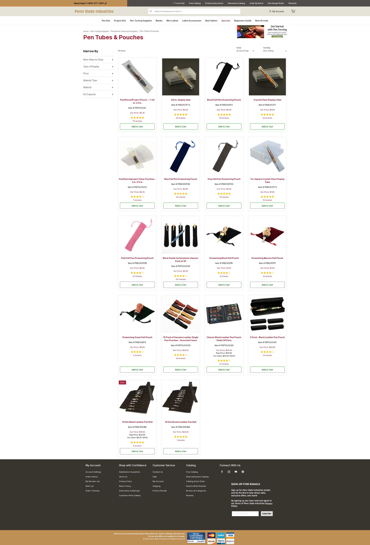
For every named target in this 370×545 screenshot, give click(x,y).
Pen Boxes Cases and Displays (124, 31)
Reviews (190, 495)
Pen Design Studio (276, 3)
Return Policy (125, 486)
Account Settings (93, 472)
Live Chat (180, 3)
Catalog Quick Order (195, 481)
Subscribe (266, 513)
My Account (278, 11)
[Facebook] (222, 471)
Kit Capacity (89, 94)
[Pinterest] (242, 471)
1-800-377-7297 (95, 3)
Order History (92, 476)
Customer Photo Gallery (130, 495)
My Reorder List (93, 481)
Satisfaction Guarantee (129, 472)
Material (87, 87)
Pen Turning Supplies (100, 31)
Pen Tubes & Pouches (149, 31)
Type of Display (91, 66)
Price (86, 73)
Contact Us (158, 472)
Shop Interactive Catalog (197, 476)
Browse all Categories (196, 491)
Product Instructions (214, 3)
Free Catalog (195, 3)
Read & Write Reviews (196, 486)
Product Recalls (160, 491)
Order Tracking (92, 491)
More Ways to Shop (93, 59)
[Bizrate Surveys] (201, 541)
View (238, 48)
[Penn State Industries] (94, 11)
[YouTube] (236, 471)
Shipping (156, 486)
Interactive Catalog (236, 3)
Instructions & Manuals (129, 491)
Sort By (266, 48)
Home (85, 31)
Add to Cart (137, 126)
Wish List (90, 486)
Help (155, 476)
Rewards (293, 3)
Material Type (90, 80)
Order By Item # (256, 3)
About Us (123, 476)
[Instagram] (228, 471)
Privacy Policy (125, 481)
